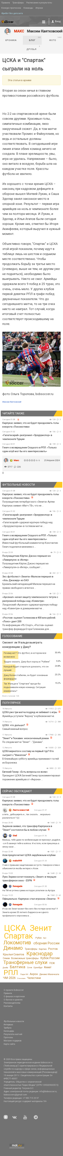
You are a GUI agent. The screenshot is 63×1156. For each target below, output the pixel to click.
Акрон (34, 974)
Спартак (18, 935)
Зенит (41, 928)
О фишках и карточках (14, 996)
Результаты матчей (13, 1034)
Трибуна (7, 1028)
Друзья (33, 47)
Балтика (17, 967)
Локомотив (17, 942)
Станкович (21, 978)
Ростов (53, 948)
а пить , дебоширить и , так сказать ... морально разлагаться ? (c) (26, 816)
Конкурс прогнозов (11, 8)
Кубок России (50, 958)
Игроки (39, 8)
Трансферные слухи (25, 962)
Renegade (17, 886)
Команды (28, 8)
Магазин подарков (13, 1041)
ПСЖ (52, 963)
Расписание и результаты (39, 2)
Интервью (8, 1024)
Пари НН (24, 974)
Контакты (8, 1006)
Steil (15, 835)
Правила (5, 2)
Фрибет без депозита (12, 13)
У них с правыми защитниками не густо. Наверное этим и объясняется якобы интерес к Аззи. (31, 867)
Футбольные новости (14, 1021)
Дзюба (5, 968)
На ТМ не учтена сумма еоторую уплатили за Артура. (28, 890)
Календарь (9, 1031)
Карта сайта (9, 1044)
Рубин (38, 938)
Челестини (34, 978)
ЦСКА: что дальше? (13, 725)
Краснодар (39, 953)
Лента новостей (21, 810)
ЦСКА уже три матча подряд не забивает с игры (30, 712)
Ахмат (47, 967)
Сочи (29, 967)
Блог (35, 38)
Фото (55, 38)
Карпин (43, 949)
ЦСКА (15, 928)
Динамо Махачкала (49, 974)
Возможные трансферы (25, 958)
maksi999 (17, 860)
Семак (6, 958)
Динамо (13, 948)
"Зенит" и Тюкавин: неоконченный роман (25, 738)
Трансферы (18, 2)
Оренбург (38, 967)
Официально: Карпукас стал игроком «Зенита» (29, 898)
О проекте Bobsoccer (14, 990)
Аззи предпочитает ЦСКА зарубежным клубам (29, 855)
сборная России (46, 943)
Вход (58, 21)
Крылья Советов (13, 954)
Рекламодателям (12, 1003)
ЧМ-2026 (9, 978)
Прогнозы (8, 1037)
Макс (16, 460)
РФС (44, 938)
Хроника (11, 40)
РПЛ (11, 973)
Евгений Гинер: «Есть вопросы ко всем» (25, 771)
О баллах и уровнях (13, 1000)
